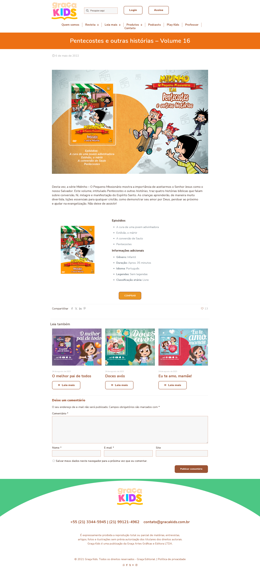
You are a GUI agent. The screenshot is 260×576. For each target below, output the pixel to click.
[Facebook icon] (127, 565)
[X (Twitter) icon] (130, 565)
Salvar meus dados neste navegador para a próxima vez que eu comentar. (101, 461)
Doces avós (115, 376)
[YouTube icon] (133, 565)
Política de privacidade (172, 559)
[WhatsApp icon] (124, 565)
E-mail (109, 447)
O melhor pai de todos (71, 376)
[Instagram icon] (136, 565)
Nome (57, 447)
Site (158, 447)
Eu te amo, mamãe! (175, 376)
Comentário (60, 413)
